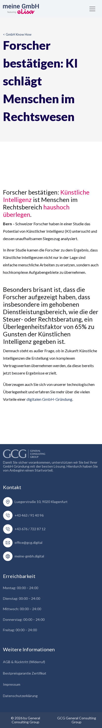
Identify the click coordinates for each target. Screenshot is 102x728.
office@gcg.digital (28, 542)
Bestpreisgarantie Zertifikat (24, 673)
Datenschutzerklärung (20, 696)
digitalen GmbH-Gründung (49, 399)
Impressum (11, 684)
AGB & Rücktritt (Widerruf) (24, 662)
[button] (92, 9)
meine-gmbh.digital (29, 556)
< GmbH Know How (17, 34)
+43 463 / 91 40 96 (29, 515)
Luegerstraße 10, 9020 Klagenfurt (41, 502)
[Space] (24, 453)
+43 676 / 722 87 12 (30, 529)
